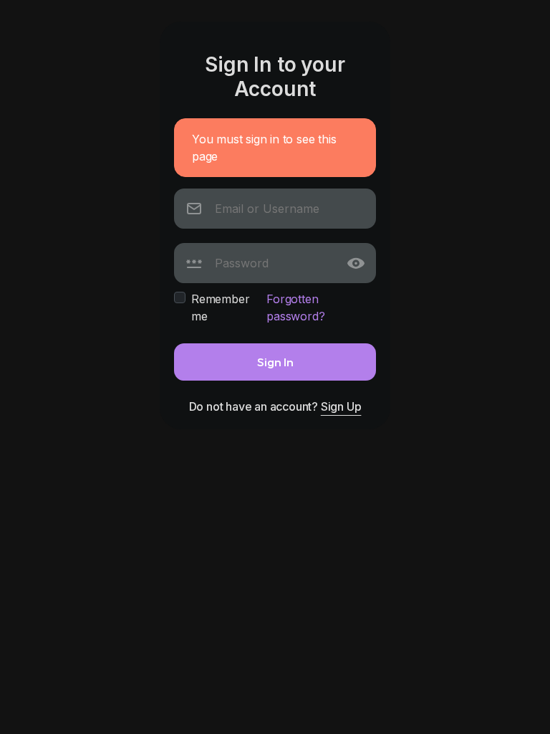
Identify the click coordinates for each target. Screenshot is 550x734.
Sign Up (341, 406)
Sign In (275, 361)
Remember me (220, 307)
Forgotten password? (295, 307)
